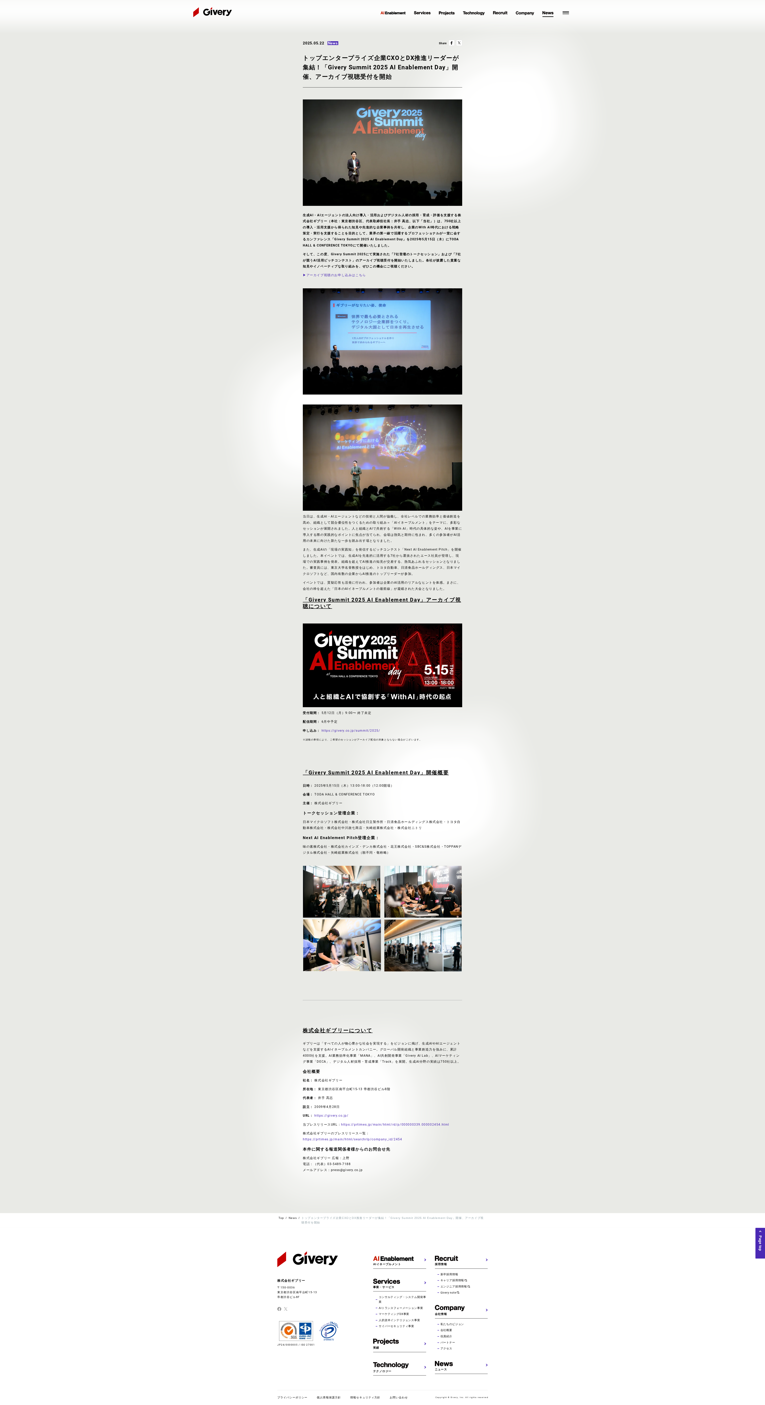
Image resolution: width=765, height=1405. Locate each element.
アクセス (446, 1348)
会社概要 (446, 1330)
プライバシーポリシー (292, 1397)
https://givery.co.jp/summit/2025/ (351, 730)
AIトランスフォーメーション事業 (401, 1308)
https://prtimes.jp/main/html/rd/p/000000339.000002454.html (395, 1124)
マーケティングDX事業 (394, 1314)
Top (281, 1217)
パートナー (447, 1342)
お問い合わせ (399, 1397)
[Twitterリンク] (286, 1308)
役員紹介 (446, 1336)
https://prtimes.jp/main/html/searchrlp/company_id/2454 (352, 1139)
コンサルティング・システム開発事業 (402, 1299)
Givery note (448, 1292)
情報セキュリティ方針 (365, 1397)
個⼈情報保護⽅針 (329, 1397)
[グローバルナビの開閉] (566, 12)
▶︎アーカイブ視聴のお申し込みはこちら (334, 275)
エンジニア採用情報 (453, 1286)
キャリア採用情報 (452, 1280)
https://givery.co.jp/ (331, 1115)
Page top (760, 1243)
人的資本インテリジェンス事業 (399, 1320)
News (293, 1217)
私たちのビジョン (452, 1324)
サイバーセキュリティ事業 (396, 1326)
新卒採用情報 (449, 1274)
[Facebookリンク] (279, 1308)
